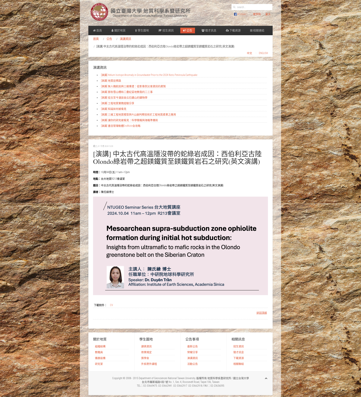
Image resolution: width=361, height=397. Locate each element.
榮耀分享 (192, 352)
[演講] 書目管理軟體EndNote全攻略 (120, 125)
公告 (189, 30)
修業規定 (146, 352)
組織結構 (100, 346)
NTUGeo (241, 14)
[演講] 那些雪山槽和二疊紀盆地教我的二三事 (127, 91)
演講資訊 (125, 39)
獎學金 (145, 358)
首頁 (99, 30)
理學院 (257, 14)
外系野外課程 (149, 363)
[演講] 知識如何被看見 (113, 108)
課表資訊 (146, 346)
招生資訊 (168, 30)
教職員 (99, 352)
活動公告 (192, 363)
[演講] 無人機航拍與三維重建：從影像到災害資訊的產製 (133, 86)
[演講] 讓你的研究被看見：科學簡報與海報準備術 (129, 120)
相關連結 (258, 30)
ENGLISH (263, 53)
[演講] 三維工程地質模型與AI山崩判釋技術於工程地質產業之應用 (138, 114)
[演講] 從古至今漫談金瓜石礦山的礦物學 (124, 97)
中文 (249, 53)
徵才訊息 (210, 30)
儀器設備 (100, 358)
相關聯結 (238, 363)
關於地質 (120, 30)
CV (111, 305)
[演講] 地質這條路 (111, 80)
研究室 (99, 363)
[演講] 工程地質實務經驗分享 (117, 103)
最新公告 (192, 346)
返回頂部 (261, 312)
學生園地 (143, 30)
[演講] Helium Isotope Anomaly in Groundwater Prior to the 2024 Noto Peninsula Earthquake (149, 74)
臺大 (268, 14)
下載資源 (235, 30)
